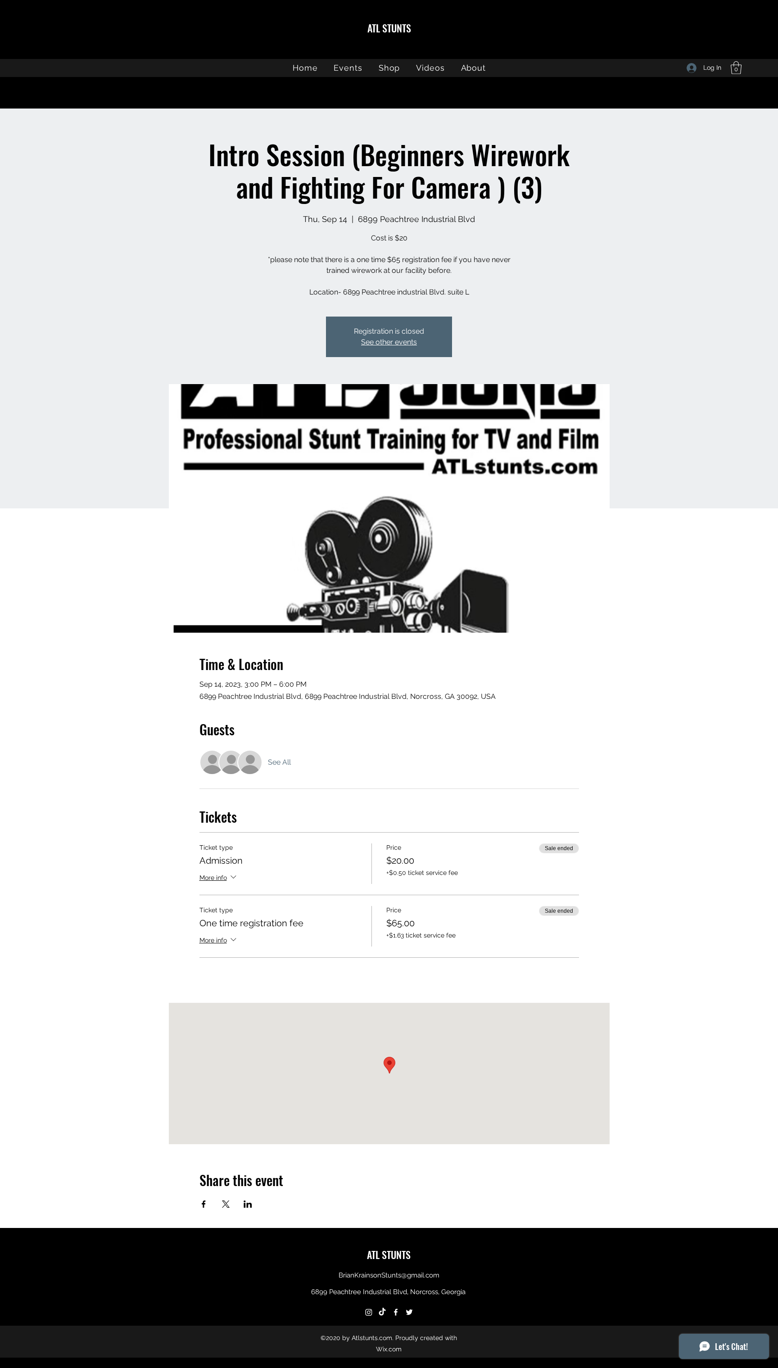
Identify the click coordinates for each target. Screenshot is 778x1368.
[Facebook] (395, 1312)
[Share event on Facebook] (203, 1204)
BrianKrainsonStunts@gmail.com (389, 1275)
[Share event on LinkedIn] (248, 1204)
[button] (736, 67)
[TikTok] (382, 1312)
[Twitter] (409, 1312)
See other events (389, 342)
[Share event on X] (226, 1204)
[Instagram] (368, 1312)
